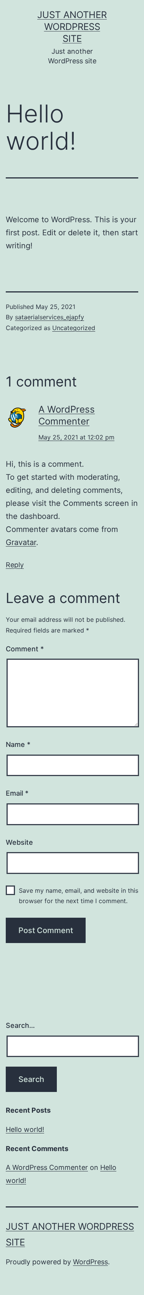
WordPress (90, 1262)
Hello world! (25, 1129)
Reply (15, 565)
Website (19, 842)
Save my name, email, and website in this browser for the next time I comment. (78, 896)
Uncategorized (73, 328)
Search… (20, 1025)
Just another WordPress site (72, 26)
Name (18, 744)
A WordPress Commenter (47, 1167)
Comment (25, 649)
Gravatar (21, 542)
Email (17, 793)
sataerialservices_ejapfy (49, 317)
